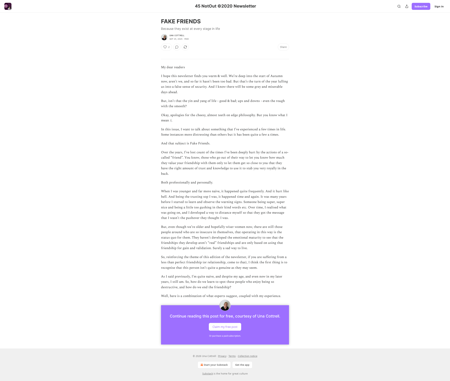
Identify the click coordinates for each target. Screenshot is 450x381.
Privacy (222, 356)
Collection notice (247, 356)
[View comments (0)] (176, 47)
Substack (207, 373)
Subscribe (421, 6)
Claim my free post (225, 327)
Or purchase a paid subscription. (225, 335)
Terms (232, 356)
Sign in (439, 6)
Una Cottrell (176, 35)
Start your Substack (216, 364)
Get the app (242, 364)
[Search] (399, 6)
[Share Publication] (406, 6)
